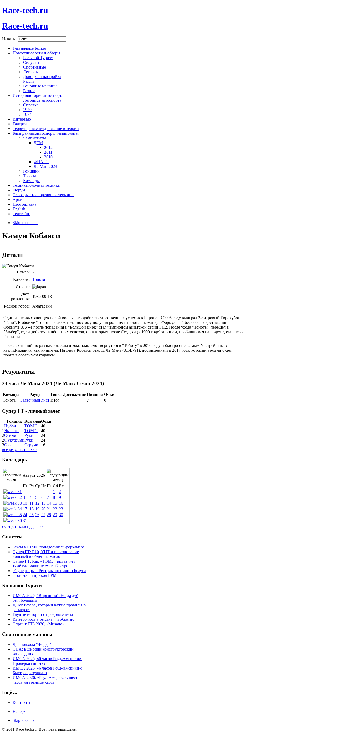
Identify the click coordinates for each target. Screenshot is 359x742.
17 (25, 509)
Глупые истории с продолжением (43, 614)
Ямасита (11, 430)
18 (31, 509)
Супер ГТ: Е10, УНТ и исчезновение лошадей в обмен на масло (46, 554)
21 (49, 509)
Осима (10, 435)
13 (43, 503)
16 (61, 503)
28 (49, 514)
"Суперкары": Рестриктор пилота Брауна (49, 570)
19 (37, 509)
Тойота (38, 279)
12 (37, 503)
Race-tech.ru (25, 10)
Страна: (23, 286)
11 (31, 503)
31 (25, 520)
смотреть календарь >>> (23, 526)
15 (55, 503)
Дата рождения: (20, 296)
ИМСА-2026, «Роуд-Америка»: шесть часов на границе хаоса (46, 679)
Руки (28, 435)
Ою (7, 445)
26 (37, 514)
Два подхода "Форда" (32, 644)
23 (61, 509)
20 (43, 509)
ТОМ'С (31, 426)
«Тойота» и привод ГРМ (35, 575)
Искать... (10, 39)
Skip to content (25, 222)
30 (61, 514)
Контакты (21, 702)
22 (55, 509)
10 (25, 503)
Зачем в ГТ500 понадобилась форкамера (49, 547)
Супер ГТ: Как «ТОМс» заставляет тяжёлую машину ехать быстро (44, 563)
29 (55, 514)
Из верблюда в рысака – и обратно (43, 619)
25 (31, 514)
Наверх (19, 711)
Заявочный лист (34, 400)
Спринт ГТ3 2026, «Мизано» (38, 624)
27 (43, 514)
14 (49, 503)
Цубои (10, 426)
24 (25, 514)
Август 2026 (34, 475)
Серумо (31, 445)
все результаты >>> (19, 449)
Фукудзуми (14, 440)
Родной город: (17, 306)
